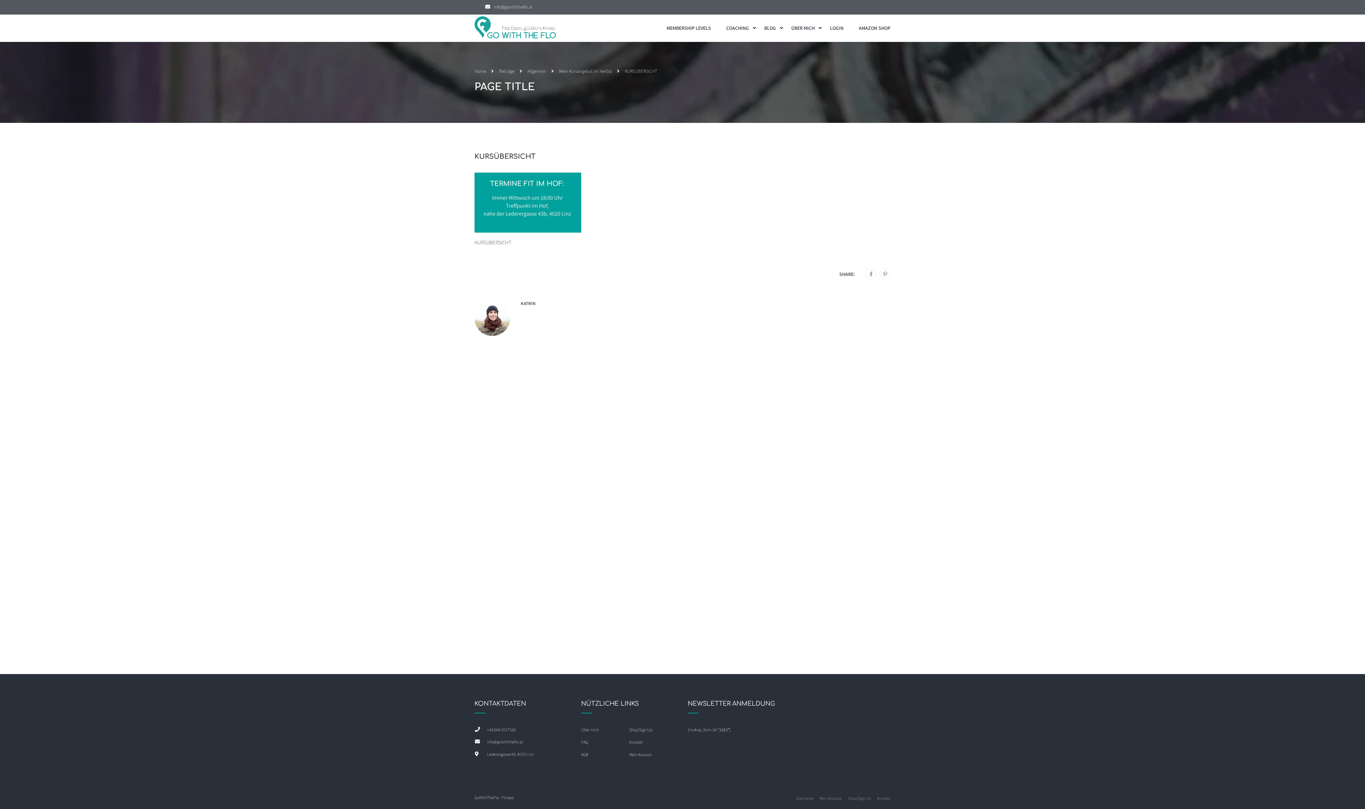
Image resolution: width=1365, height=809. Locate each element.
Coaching (737, 28)
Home (480, 71)
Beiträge (506, 71)
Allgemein (537, 71)
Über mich (803, 28)
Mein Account (640, 754)
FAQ (584, 742)
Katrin (528, 303)
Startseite (804, 798)
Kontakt (636, 742)
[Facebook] (871, 274)
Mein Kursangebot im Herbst (585, 71)
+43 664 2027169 (501, 729)
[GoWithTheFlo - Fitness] (515, 28)
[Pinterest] (885, 274)
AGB (584, 754)
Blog (770, 28)
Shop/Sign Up (640, 729)
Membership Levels (689, 28)
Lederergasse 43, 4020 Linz (510, 754)
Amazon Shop (874, 28)
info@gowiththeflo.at (513, 7)
